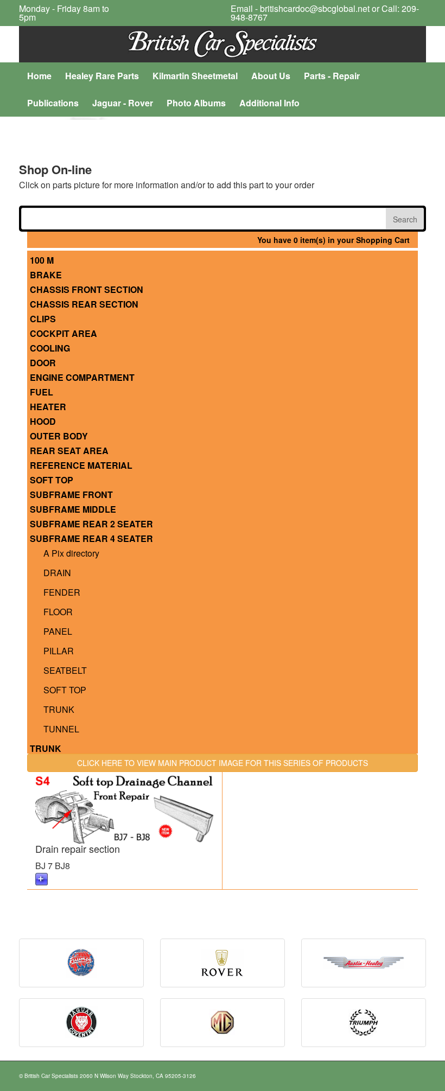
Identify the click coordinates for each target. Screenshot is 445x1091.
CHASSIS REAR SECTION (85, 304)
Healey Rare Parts (102, 75)
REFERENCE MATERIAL (82, 465)
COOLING (51, 348)
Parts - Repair (332, 75)
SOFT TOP (52, 480)
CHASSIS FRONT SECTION (87, 290)
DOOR (44, 363)
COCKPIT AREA (64, 334)
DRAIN (57, 572)
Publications (53, 103)
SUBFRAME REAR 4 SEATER (92, 539)
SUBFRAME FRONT (72, 495)
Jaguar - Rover (122, 103)
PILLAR (58, 651)
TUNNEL (61, 729)
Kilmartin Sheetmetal (195, 75)
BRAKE (47, 275)
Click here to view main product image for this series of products (222, 762)
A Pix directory (71, 553)
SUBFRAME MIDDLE (74, 509)
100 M (43, 260)
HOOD (44, 421)
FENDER (61, 592)
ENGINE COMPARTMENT (83, 377)
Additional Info (269, 103)
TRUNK (58, 709)
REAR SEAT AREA (70, 451)
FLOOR (58, 611)
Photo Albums (196, 103)
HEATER (49, 407)
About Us (270, 75)
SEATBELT (65, 670)
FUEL (42, 392)
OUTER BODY (60, 436)
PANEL (57, 631)
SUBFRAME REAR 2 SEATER (92, 524)
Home (39, 75)
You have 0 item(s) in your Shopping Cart (333, 239)
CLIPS (44, 319)
